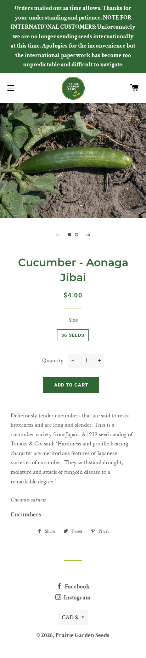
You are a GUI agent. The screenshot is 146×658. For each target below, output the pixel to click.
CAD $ (70, 617)
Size (73, 320)
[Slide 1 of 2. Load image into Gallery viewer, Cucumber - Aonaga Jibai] (69, 234)
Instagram (77, 598)
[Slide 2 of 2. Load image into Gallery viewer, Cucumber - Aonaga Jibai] (76, 234)
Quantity (52, 360)
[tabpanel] (73, 160)
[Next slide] (88, 234)
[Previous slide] (58, 234)
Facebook (77, 587)
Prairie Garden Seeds (82, 635)
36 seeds (72, 335)
